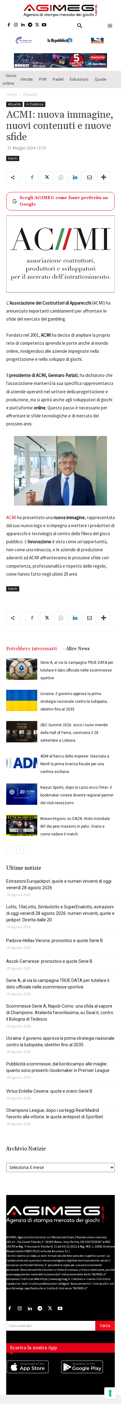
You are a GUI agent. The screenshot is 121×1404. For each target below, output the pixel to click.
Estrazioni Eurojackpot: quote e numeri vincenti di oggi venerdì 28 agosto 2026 (58, 891)
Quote (100, 86)
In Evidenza (34, 111)
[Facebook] (8, 25)
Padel (58, 86)
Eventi (12, 165)
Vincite (26, 86)
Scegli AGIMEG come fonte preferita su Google (64, 208)
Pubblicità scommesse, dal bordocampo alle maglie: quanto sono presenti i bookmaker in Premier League (58, 1074)
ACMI (11, 524)
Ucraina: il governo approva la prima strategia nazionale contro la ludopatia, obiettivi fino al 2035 (74, 708)
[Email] (89, 184)
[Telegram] (30, 25)
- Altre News (76, 656)
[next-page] (20, 856)
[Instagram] (16, 25)
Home (11, 101)
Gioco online (9, 86)
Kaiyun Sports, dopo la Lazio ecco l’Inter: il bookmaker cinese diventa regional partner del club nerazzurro (77, 802)
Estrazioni (79, 86)
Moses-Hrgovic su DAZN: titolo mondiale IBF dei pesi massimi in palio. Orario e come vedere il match (75, 833)
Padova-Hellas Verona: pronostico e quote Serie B (54, 947)
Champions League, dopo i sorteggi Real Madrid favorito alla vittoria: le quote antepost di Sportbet (54, 1120)
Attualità (30, 101)
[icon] (33, 1380)
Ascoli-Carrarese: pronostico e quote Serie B (49, 968)
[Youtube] (44, 25)
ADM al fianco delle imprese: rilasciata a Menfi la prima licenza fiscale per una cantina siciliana (74, 771)
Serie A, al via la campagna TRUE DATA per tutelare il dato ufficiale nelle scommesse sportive (76, 677)
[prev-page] (10, 856)
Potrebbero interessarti (31, 656)
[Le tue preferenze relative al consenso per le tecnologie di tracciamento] (110, 1393)
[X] (37, 25)
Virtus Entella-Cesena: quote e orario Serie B (49, 1097)
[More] (103, 184)
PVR (43, 86)
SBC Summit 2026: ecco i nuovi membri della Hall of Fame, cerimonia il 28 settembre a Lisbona (74, 739)
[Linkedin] (23, 25)
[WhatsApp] (60, 184)
